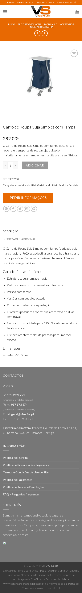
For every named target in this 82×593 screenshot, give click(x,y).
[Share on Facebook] (13, 209)
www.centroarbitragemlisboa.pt (22, 583)
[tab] (41, 231)
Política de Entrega (15, 457)
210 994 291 (16, 395)
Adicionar (35, 165)
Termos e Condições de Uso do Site (25, 472)
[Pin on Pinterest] (34, 209)
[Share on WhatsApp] (6, 209)
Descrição (10, 231)
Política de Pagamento (17, 479)
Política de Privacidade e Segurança (26, 465)
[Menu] (5, 11)
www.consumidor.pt (48, 588)
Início (11, 24)
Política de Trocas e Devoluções (23, 487)
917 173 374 (19, 404)
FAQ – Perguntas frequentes (21, 494)
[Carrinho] (77, 11)
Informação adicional (19, 239)
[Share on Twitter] (20, 209)
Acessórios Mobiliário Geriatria (51, 25)
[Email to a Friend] (27, 209)
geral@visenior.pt (22, 414)
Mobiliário (50, 24)
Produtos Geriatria (29, 24)
